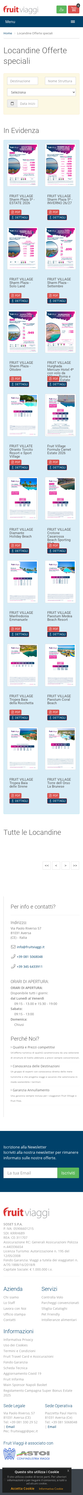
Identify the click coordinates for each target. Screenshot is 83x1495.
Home (7, 33)
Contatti (9, 1320)
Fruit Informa (13, 1379)
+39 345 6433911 (30, 966)
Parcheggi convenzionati (60, 1303)
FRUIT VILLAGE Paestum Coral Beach (59, 699)
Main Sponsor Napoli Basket (25, 1385)
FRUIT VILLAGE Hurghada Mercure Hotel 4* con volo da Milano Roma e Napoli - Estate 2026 (60, 373)
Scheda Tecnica (15, 1368)
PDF (17, 212)
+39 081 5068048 (30, 956)
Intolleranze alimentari (59, 1320)
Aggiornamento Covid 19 (22, 1373)
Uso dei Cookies (15, 1345)
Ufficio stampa (14, 1314)
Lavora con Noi (14, 1308)
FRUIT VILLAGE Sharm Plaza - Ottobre (21, 366)
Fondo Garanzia (15, 1362)
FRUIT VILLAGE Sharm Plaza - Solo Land (21, 282)
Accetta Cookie (22, 1488)
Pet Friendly (51, 1314)
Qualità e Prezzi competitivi (45, 1052)
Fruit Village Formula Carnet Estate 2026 (59, 449)
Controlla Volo (52, 1297)
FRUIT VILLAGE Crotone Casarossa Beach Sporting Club (59, 536)
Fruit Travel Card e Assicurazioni (28, 1356)
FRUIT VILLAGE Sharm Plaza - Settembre (59, 282)
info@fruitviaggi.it (30, 947)
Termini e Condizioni (19, 1351)
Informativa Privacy (18, 1339)
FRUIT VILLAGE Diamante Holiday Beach (21, 533)
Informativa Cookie (51, 1489)
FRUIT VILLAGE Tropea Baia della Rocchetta (21, 699)
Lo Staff (9, 1303)
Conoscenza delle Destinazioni (44, 1073)
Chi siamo (11, 1297)
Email (10, 1426)
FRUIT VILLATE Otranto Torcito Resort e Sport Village (21, 451)
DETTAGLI (21, 217)
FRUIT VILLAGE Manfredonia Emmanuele (21, 616)
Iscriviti (68, 1173)
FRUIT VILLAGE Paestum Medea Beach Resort (59, 616)
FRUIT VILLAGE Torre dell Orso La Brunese (59, 783)
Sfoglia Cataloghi (54, 1308)
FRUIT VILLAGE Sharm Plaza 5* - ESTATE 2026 (22, 199)
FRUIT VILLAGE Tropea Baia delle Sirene (21, 783)
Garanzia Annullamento (44, 1095)
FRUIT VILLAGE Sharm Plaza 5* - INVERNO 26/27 (59, 199)
